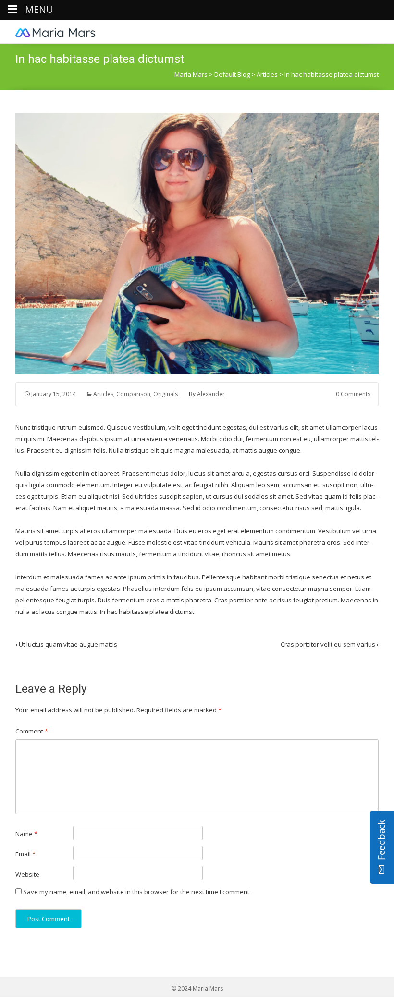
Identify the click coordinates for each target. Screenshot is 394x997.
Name (26, 833)
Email (25, 854)
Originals (165, 394)
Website (27, 874)
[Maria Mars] (55, 31)
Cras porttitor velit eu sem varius (330, 644)
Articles (103, 394)
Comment (31, 731)
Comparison (133, 394)
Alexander (211, 394)
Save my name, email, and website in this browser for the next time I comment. (137, 892)
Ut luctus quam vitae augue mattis (66, 644)
